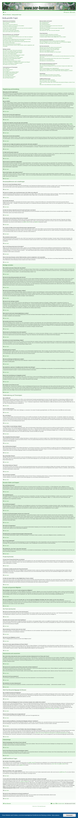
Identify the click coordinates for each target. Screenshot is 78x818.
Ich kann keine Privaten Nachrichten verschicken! (49, 34)
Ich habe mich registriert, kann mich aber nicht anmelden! (13, 25)
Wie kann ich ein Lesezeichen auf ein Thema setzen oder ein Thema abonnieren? (55, 58)
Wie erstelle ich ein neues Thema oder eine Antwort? (12, 50)
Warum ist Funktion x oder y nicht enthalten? (48, 81)
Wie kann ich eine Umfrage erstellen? (10, 53)
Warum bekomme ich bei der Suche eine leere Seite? (49, 49)
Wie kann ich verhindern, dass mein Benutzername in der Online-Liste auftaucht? (18, 36)
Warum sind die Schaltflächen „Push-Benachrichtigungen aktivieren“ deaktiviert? (54, 69)
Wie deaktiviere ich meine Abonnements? (47, 60)
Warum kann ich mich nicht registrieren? (10, 24)
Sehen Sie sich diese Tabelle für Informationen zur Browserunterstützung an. (51, 732)
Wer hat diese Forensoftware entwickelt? (47, 79)
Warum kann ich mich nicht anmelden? (10, 26)
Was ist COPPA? (6, 23)
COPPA (70, 124)
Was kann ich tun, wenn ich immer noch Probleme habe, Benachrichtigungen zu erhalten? (56, 70)
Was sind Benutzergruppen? (45, 24)
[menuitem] (4, 12)
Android (56, 708)
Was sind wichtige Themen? (8, 75)
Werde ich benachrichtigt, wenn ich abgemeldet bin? (49, 68)
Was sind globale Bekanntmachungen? (10, 73)
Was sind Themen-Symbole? (8, 77)
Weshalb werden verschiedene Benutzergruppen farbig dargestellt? (52, 28)
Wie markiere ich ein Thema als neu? (10, 64)
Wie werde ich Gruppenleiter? (45, 26)
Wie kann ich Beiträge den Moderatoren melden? (12, 60)
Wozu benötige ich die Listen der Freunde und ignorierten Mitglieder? (52, 40)
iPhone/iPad (48, 708)
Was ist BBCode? (6, 68)
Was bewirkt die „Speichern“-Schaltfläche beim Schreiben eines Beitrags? (16, 62)
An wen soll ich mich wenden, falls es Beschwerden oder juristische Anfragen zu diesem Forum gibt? (57, 83)
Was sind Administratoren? (45, 22)
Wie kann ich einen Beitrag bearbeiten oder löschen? (12, 51)
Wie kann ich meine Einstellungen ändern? (10, 35)
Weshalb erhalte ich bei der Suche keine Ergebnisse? (49, 48)
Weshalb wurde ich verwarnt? (8, 59)
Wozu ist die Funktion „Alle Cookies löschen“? (11, 31)
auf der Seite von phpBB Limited (58, 763)
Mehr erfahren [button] (55, 815)
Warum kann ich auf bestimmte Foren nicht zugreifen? (13, 57)
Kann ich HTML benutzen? (8, 69)
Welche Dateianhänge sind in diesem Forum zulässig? (50, 74)
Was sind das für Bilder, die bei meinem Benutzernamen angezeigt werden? (17, 41)
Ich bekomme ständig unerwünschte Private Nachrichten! (50, 35)
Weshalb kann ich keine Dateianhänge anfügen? (12, 58)
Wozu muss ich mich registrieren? (9, 22)
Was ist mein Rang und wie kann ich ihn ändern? (12, 43)
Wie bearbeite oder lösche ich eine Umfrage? (11, 56)
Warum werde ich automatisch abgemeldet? (11, 30)
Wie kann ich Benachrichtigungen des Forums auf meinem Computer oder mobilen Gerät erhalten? (56, 67)
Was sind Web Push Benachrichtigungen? (47, 64)
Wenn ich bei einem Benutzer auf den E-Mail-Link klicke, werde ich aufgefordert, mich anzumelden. (18, 46)
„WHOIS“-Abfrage (24, 781)
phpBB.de (36, 222)
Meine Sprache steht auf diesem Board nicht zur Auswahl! (13, 40)
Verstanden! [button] (69, 815)
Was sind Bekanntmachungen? (8, 74)
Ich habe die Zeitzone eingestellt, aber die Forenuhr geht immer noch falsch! (17, 39)
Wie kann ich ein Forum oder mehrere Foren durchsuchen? (51, 47)
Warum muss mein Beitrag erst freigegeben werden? (12, 63)
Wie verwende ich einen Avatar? (9, 42)
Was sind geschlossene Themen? (9, 76)
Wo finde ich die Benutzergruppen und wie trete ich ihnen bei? (51, 25)
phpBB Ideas (62, 772)
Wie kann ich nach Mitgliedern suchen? (47, 50)
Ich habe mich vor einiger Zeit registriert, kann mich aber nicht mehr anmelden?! (17, 28)
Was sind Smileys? (6, 70)
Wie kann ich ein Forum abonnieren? (46, 59)
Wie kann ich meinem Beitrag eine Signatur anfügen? (12, 52)
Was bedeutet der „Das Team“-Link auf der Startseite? (50, 30)
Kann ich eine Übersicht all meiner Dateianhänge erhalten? (50, 75)
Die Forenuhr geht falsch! (7, 38)
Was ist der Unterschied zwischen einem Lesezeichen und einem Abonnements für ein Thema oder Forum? (57, 57)
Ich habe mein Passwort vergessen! (9, 29)
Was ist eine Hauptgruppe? (45, 29)
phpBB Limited (26, 222)
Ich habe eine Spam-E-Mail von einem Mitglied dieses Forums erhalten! (53, 36)
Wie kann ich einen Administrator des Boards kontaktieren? (50, 84)
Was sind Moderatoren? (44, 23)
